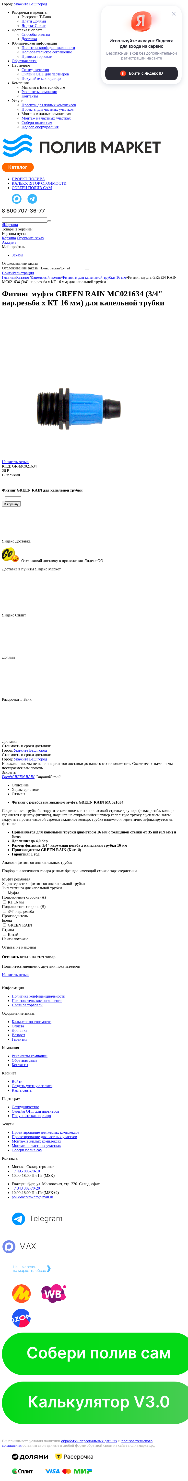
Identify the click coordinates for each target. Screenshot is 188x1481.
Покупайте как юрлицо (41, 78)
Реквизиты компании (39, 92)
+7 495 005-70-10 (26, 1171)
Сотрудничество (35, 70)
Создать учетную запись (32, 1086)
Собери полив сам (37, 122)
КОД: (6, 466)
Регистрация (23, 273)
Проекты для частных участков (48, 109)
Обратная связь (24, 61)
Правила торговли (37, 56)
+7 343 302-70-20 (26, 1188)
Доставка (29, 39)
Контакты (30, 96)
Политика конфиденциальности (48, 48)
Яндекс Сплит (34, 26)
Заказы (17, 255)
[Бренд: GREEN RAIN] (12, 482)
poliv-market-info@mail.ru (32, 1197)
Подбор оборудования (40, 127)
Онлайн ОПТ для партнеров (45, 74)
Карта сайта (22, 1090)
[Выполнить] (87, 269)
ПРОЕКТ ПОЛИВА (28, 179)
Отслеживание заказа (20, 268)
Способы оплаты (36, 34)
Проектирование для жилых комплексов (46, 1132)
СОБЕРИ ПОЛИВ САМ (32, 188)
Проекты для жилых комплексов (49, 105)
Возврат (18, 1035)
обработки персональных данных (89, 1441)
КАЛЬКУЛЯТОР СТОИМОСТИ (39, 183)
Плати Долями (34, 21)
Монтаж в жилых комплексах (36, 1141)
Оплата (18, 1026)
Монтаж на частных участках (46, 118)
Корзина (9, 238)
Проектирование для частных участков (44, 1137)
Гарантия (19, 1039)
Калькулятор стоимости (31, 1022)
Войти (7, 273)
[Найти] (49, 221)
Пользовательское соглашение (47, 52)
